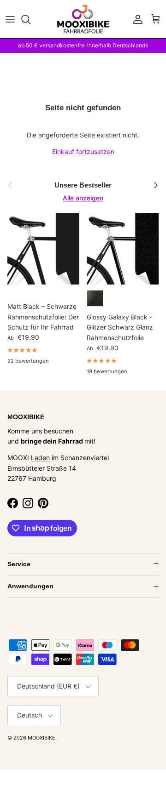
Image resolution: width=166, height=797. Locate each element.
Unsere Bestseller (83, 185)
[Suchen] (30, 19)
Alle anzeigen (83, 198)
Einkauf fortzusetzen (83, 151)
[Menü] (10, 19)
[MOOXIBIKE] (83, 19)
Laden (40, 457)
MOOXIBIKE (41, 737)
